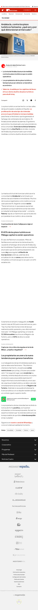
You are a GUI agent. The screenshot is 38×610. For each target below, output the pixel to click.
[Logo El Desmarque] (19, 500)
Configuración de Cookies (19, 577)
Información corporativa (19, 572)
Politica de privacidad (19, 574)
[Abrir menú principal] (35, 10)
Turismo (26, 430)
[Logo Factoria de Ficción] (19, 506)
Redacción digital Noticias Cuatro (15, 65)
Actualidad (10, 430)
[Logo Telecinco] (19, 481)
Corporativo (6, 445)
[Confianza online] (19, 603)
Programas (6, 449)
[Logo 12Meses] (19, 543)
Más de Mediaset (8, 454)
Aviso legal (19, 569)
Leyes (32, 430)
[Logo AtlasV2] (19, 549)
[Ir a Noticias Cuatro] (11, 10)
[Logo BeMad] (19, 524)
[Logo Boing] (19, 512)
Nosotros (5, 440)
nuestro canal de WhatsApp (21, 423)
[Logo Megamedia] (20, 595)
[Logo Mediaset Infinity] (19, 475)
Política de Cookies (19, 579)
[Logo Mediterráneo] (19, 561)
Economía (27, 14)
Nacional (11, 14)
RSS (19, 584)
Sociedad (34, 14)
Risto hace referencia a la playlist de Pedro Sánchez (16, 6)
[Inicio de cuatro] (3, 10)
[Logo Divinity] (19, 494)
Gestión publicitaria (19, 581)
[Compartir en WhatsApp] (23, 100)
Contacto (19, 586)
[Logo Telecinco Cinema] (19, 536)
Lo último (4, 14)
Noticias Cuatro (7, 459)
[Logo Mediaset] (19, 468)
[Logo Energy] (19, 518)
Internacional (18, 14)
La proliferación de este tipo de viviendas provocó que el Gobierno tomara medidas (17, 111)
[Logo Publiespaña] (19, 555)
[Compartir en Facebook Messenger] (31, 100)
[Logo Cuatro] (19, 488)
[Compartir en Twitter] (27, 100)
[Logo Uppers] (19, 530)
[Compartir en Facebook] (35, 100)
